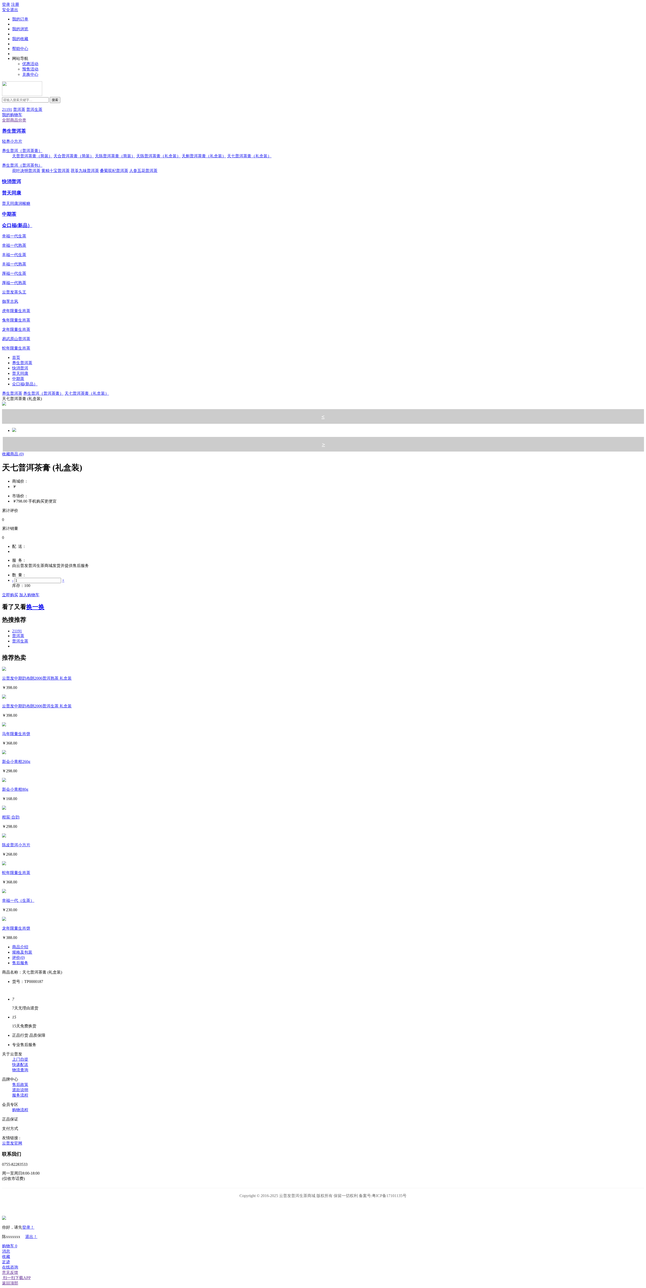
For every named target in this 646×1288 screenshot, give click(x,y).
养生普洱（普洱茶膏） (22, 150)
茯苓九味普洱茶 (85, 170)
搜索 (55, 100)
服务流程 (20, 1095)
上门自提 (20, 1059)
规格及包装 (22, 952)
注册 (15, 4)
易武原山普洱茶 (16, 339)
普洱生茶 (34, 109)
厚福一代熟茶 (14, 283)
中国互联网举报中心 (380, 1207)
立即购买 (10, 595)
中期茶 (9, 214)
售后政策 (20, 1084)
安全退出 (10, 10)
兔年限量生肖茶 (16, 320)
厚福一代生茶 (14, 273)
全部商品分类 (14, 120)
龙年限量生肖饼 (16, 928)
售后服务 (20, 963)
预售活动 (30, 69)
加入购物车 (29, 595)
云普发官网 (12, 1143)
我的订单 (20, 19)
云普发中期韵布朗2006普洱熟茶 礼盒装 (37, 678)
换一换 (35, 607)
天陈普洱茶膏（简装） (115, 156)
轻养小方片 (12, 141)
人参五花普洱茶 (143, 170)
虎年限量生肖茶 (16, 311)
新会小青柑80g (15, 789)
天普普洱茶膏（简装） (32, 156)
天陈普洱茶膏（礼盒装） (158, 156)
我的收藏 (20, 39)
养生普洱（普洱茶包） (22, 165)
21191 (7, 109)
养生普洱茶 (14, 131)
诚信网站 (352, 1207)
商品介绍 (20, 947)
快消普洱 (11, 181)
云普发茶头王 (14, 292)
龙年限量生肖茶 (16, 329)
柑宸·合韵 (10, 817)
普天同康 (11, 192)
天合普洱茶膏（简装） (73, 156)
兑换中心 (30, 74)
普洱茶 (19, 109)
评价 (18, 957)
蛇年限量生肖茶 (16, 348)
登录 (6, 4)
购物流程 (20, 1110)
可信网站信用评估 (295, 1207)
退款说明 (20, 1090)
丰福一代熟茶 (14, 264)
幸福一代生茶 (14, 236)
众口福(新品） (17, 225)
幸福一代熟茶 (14, 245)
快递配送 (20, 1064)
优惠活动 (30, 64)
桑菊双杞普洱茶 (114, 170)
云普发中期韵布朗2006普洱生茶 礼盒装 (37, 706)
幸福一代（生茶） (18, 900)
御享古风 (10, 301)
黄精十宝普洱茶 (55, 170)
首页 (16, 357)
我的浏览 (20, 29)
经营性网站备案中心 (266, 1207)
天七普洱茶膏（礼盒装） (249, 156)
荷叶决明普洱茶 (26, 170)
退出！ (31, 1236)
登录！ (28, 1227)
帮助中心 (20, 48)
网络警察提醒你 (323, 1207)
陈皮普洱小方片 (16, 845)
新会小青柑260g (16, 761)
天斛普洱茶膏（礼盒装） (204, 156)
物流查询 (20, 1070)
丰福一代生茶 (14, 255)
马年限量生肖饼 (16, 734)
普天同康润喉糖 (16, 203)
